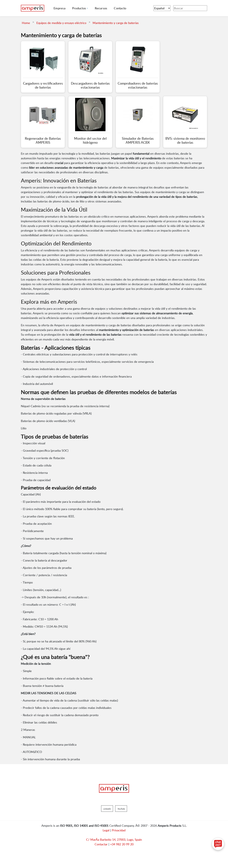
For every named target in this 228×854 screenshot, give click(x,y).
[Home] (32, 8)
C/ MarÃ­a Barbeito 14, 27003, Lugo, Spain (114, 840)
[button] (107, 808)
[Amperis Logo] (114, 788)
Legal (106, 830)
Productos (79, 8)
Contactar (101, 844)
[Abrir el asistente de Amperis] (218, 844)
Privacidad (119, 830)
